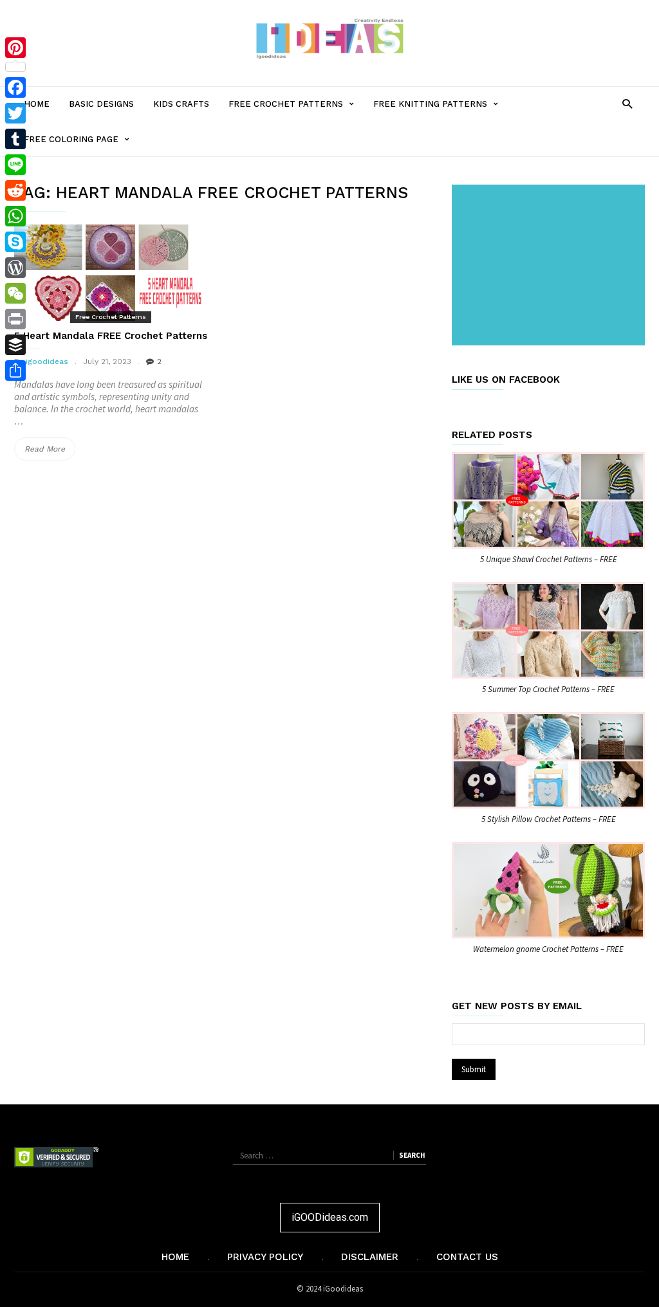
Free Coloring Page (81, 145)
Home (37, 104)
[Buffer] (15, 345)
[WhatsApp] (15, 216)
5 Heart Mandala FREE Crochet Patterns (110, 336)
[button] (627, 103)
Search (411, 1155)
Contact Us (467, 1257)
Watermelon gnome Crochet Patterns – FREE (548, 949)
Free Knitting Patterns (440, 110)
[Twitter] (15, 113)
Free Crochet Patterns (296, 110)
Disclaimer (369, 1257)
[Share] (15, 370)
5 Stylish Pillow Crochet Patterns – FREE (548, 819)
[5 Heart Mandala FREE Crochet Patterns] (110, 272)
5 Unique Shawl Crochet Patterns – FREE (548, 559)
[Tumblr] (15, 139)
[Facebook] (15, 87)
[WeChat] (15, 293)
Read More (49, 452)
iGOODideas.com (330, 1217)
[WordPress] (15, 267)
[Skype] (15, 242)
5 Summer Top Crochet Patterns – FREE (548, 689)
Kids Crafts (181, 104)
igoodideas (47, 361)
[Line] (15, 165)
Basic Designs (101, 104)
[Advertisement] (550, 266)
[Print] (15, 319)
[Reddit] (15, 190)
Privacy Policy (265, 1257)
